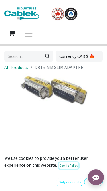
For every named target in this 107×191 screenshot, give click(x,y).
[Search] (47, 56)
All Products (16, 67)
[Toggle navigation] (28, 33)
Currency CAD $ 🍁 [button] (77, 56)
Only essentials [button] (69, 182)
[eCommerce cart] (11, 33)
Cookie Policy (68, 165)
